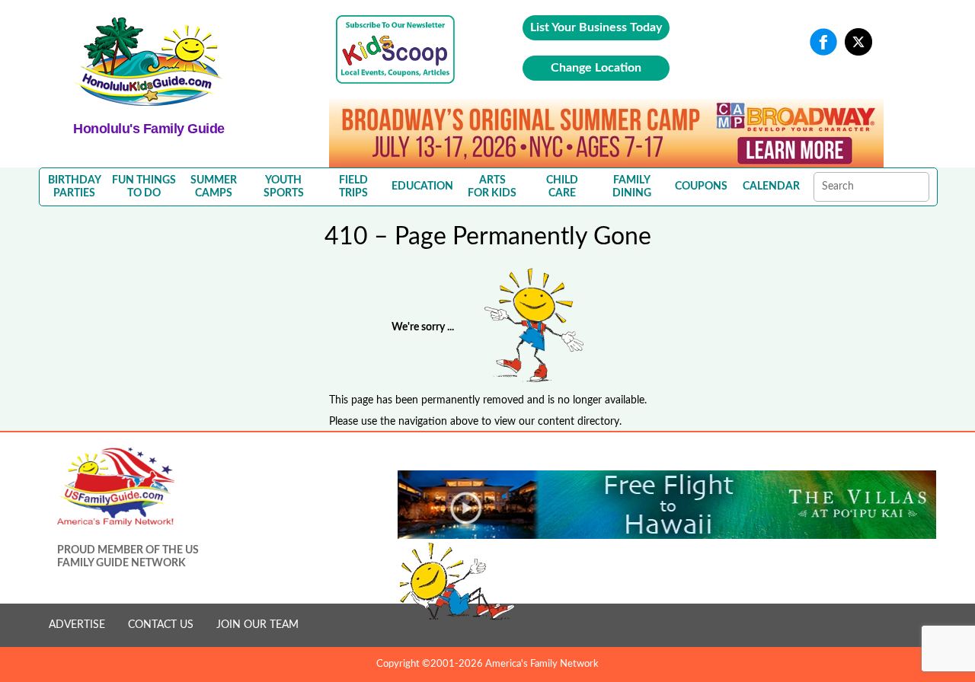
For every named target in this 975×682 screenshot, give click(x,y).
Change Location (596, 68)
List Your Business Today (596, 27)
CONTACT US (160, 625)
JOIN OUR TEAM (257, 625)
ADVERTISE (77, 625)
